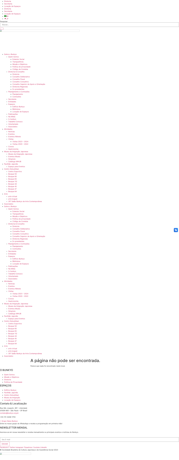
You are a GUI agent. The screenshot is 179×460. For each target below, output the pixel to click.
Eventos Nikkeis (14, 136)
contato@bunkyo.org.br (9, 413)
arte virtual (12, 196)
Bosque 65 (12, 179)
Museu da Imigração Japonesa (16, 151)
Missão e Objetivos (19, 64)
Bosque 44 (12, 184)
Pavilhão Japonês (11, 164)
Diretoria (7, 1)
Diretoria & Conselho (16, 72)
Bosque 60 (12, 176)
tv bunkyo (12, 119)
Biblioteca (16, 109)
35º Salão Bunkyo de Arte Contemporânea (25, 201)
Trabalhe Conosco (15, 122)
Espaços (11, 104)
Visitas (10, 139)
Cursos (11, 146)
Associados (12, 127)
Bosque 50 (12, 174)
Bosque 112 (12, 181)
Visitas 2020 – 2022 (20, 144)
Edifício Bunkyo (18, 107)
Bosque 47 (12, 189)
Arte (6, 194)
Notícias (11, 132)
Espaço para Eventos (16, 166)
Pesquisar (4, 21)
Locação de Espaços (12, 6)
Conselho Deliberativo (21, 77)
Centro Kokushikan (11, 169)
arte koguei (12, 199)
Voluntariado (13, 124)
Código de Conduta (20, 69)
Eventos (11, 134)
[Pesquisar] (2, 29)
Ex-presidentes (18, 89)
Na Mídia (11, 117)
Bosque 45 (12, 186)
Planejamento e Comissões (18, 92)
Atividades (8, 129)
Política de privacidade (21, 67)
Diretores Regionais (20, 87)
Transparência (17, 62)
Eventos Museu (14, 156)
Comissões (16, 97)
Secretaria (8, 4)
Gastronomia (13, 149)
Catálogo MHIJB (14, 161)
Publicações (13, 114)
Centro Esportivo (15, 171)
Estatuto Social (18, 59)
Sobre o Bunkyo (10, 54)
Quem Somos (13, 57)
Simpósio (12, 159)
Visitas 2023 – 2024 (20, 141)
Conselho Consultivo (20, 82)
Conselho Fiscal (18, 79)
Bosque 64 (12, 191)
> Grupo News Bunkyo (9, 421)
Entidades (12, 102)
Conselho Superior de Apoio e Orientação (28, 84)
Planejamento (17, 94)
